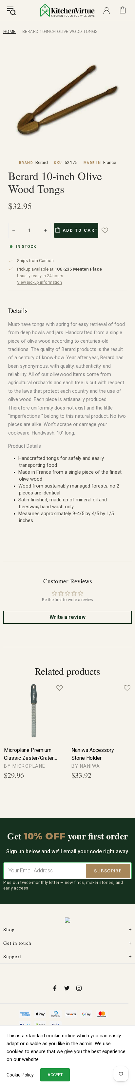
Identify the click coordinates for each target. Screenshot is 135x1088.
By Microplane (25, 766)
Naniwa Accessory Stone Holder (92, 754)
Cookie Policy (20, 1074)
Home (9, 31)
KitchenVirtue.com (67, 10)
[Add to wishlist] (109, 230)
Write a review (67, 617)
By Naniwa (85, 766)
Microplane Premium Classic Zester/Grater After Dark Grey (29, 754)
